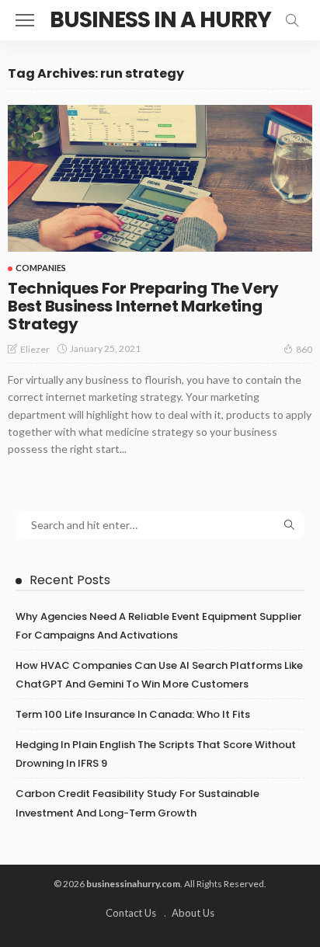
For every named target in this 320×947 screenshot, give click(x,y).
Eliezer (35, 349)
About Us (193, 913)
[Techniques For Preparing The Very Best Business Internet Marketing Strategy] (160, 178)
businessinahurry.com (133, 884)
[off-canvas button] (25, 20)
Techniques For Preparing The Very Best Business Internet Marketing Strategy (143, 306)
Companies (41, 267)
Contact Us (131, 913)
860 (304, 349)
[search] (292, 20)
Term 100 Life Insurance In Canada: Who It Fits (133, 714)
